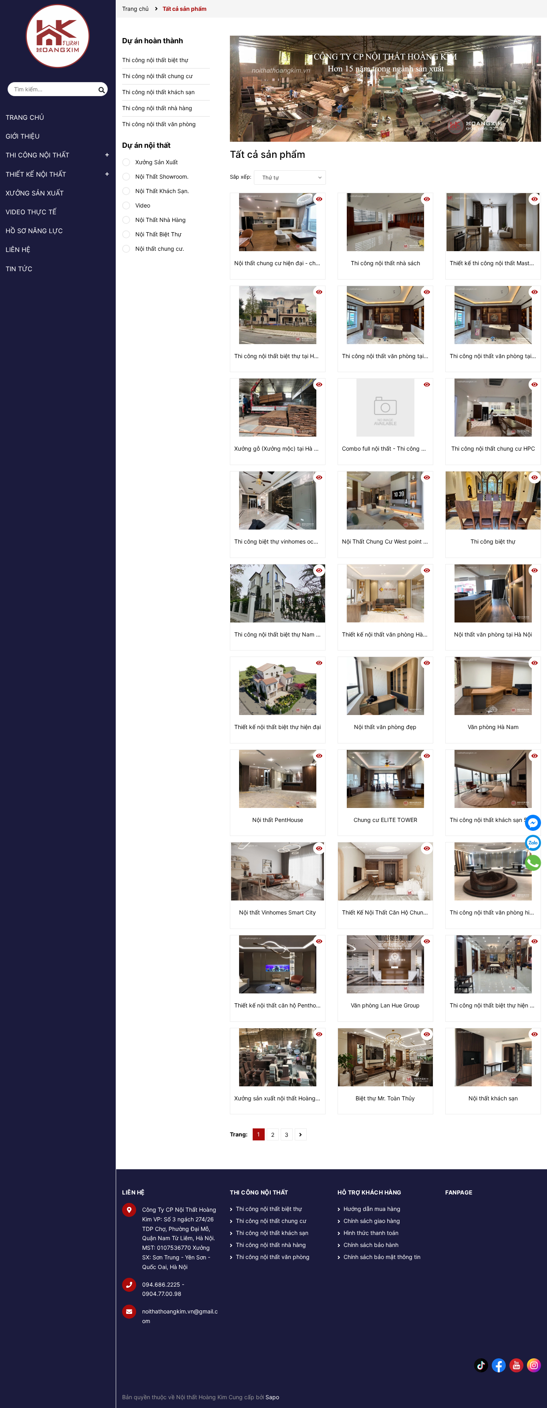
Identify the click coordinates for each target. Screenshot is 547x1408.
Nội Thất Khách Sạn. (161, 190)
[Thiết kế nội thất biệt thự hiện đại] (277, 686)
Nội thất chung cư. (159, 248)
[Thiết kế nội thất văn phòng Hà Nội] (385, 593)
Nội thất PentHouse (277, 819)
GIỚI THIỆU (23, 136)
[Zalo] (533, 843)
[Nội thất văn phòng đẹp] (385, 686)
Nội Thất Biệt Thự (157, 234)
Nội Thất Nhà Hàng (160, 219)
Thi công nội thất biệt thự (155, 59)
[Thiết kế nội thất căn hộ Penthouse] (277, 964)
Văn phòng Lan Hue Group (385, 1005)
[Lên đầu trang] (533, 1370)
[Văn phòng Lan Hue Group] (385, 964)
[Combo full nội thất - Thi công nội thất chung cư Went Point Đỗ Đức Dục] (385, 408)
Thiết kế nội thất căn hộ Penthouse (279, 1005)
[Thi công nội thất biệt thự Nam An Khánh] (277, 593)
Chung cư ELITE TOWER (385, 819)
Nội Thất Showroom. (161, 176)
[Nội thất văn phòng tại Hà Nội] (493, 593)
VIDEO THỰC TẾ (31, 212)
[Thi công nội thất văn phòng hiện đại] (493, 871)
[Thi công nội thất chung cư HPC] (493, 408)
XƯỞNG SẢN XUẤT (35, 193)
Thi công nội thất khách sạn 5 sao (494, 819)
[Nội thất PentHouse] (277, 779)
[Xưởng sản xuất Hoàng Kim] (385, 89)
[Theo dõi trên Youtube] (516, 1365)
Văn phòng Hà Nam (493, 726)
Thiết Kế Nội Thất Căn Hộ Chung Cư (389, 912)
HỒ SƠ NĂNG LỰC (34, 231)
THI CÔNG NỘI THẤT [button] (259, 1192)
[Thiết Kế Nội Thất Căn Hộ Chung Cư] (385, 871)
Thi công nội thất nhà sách (385, 263)
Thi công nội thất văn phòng (159, 124)
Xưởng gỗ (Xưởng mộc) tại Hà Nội (278, 448)
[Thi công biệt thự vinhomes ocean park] (277, 500)
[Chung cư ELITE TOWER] (385, 779)
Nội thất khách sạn (493, 1098)
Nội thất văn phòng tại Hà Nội (493, 634)
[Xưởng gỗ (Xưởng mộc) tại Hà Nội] (277, 408)
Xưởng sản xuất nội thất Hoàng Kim (280, 1098)
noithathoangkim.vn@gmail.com (180, 1316)
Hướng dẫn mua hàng (372, 1208)
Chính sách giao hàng (372, 1220)
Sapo (272, 1397)
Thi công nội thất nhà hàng (157, 108)
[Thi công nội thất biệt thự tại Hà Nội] (277, 315)
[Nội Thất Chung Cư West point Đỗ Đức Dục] (385, 500)
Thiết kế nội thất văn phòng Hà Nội (387, 634)
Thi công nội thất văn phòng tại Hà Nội (392, 356)
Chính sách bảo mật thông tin (382, 1256)
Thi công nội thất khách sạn (158, 92)
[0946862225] (533, 863)
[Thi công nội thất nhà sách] (385, 222)
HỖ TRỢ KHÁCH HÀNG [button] (370, 1192)
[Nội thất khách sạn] (493, 1057)
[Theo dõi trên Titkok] (481, 1365)
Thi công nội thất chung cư (157, 76)
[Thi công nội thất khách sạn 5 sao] (493, 779)
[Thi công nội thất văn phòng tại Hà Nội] (385, 315)
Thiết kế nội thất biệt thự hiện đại (277, 726)
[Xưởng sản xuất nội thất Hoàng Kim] (277, 1057)
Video (142, 205)
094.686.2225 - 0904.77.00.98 (163, 1289)
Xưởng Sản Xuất (156, 162)
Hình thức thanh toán (371, 1232)
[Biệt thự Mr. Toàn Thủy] (385, 1057)
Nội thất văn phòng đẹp (385, 726)
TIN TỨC (19, 269)
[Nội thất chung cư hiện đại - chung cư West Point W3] (277, 222)
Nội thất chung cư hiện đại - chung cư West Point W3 (304, 263)
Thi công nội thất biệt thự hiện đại (494, 1005)
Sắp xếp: (240, 176)
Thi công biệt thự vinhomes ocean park (285, 541)
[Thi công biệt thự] (493, 500)
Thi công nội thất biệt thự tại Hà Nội (281, 356)
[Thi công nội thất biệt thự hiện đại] (493, 964)
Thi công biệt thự (493, 541)
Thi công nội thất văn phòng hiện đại (497, 912)
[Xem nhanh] (319, 199)
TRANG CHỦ (25, 117)
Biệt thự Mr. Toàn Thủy (385, 1098)
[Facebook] (533, 823)
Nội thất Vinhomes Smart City (277, 912)
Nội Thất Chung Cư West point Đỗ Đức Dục (398, 541)
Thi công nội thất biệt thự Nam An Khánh (287, 634)
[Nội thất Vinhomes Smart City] (277, 871)
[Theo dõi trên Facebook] (499, 1365)
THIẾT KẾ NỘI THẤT (36, 174)
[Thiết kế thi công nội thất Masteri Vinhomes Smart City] (493, 222)
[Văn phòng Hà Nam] (493, 686)
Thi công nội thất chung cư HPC (493, 448)
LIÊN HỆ (18, 250)
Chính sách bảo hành (371, 1244)
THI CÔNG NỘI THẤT (37, 155)
